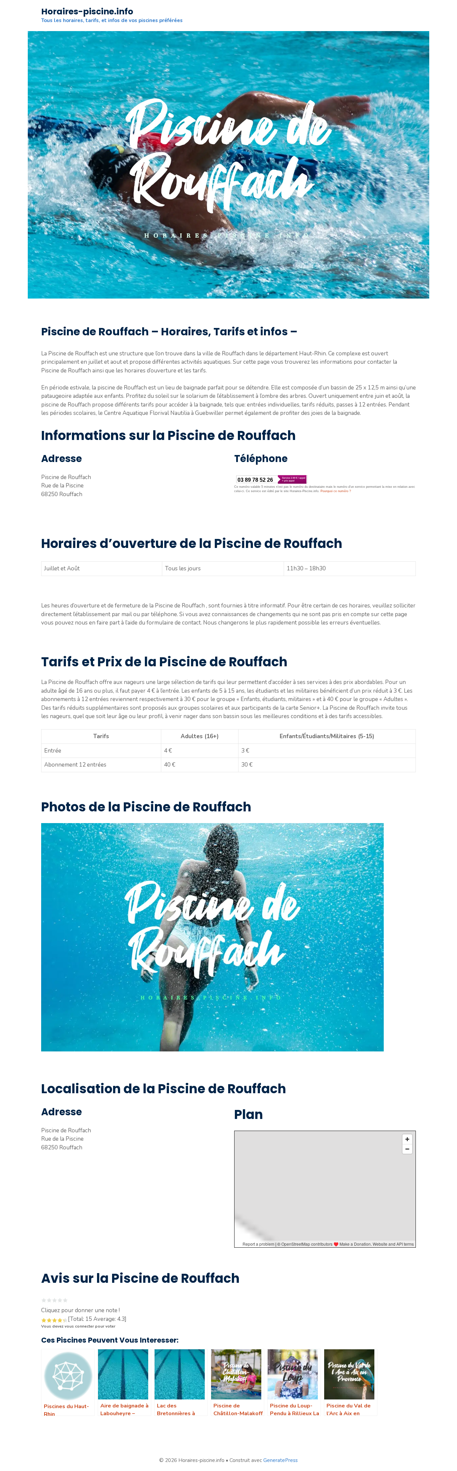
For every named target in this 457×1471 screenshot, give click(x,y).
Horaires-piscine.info (87, 11)
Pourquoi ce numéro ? (336, 491)
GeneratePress (280, 1460)
